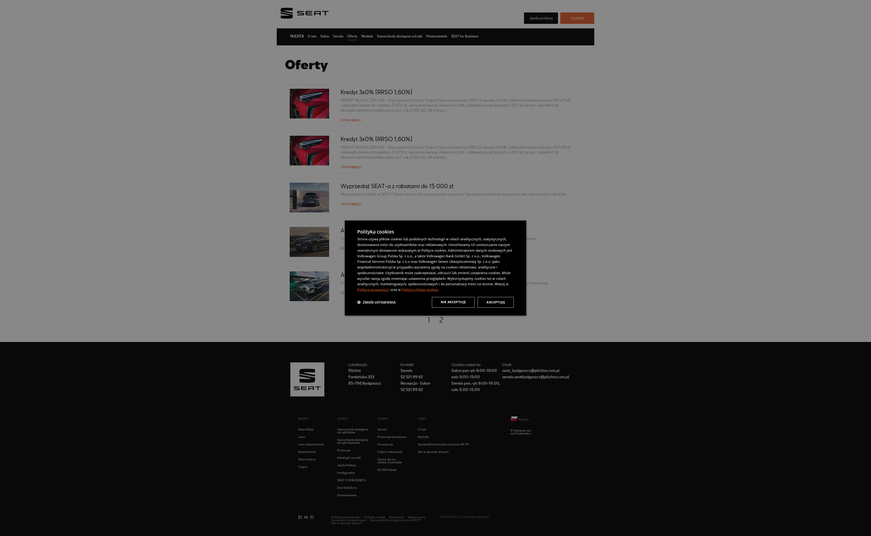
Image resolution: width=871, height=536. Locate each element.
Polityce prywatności (373, 289)
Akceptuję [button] (496, 302)
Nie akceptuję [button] (453, 302)
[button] (376, 302)
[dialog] (435, 268)
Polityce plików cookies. (420, 289)
